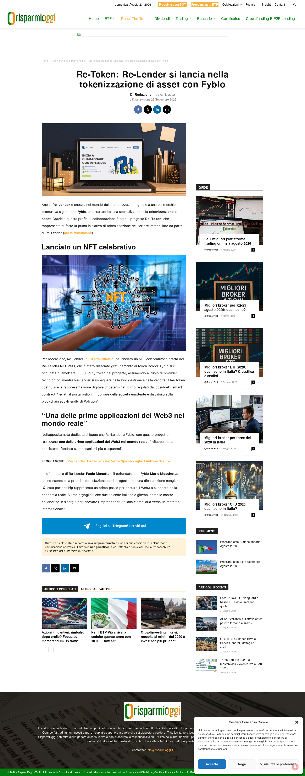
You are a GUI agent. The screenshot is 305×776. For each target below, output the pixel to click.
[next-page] (51, 649)
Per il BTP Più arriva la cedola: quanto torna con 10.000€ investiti (111, 636)
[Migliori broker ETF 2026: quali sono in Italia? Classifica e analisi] (229, 352)
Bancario (204, 18)
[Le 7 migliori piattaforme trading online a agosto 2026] (229, 220)
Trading (182, 18)
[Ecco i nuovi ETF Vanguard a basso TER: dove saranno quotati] (206, 603)
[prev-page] (44, 649)
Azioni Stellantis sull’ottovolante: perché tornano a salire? (241, 621)
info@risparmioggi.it (160, 750)
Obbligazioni (230, 4)
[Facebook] (138, 109)
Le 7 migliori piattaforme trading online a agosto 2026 (227, 241)
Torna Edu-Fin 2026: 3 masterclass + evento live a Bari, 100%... (241, 664)
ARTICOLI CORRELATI (60, 589)
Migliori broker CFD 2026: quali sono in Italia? (225, 506)
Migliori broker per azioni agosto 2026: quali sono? (225, 307)
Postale (250, 4)
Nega (242, 764)
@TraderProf (211, 249)
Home (94, 18)
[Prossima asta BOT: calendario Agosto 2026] (206, 547)
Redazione (143, 94)
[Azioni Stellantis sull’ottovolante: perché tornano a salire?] (206, 624)
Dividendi (162, 18)
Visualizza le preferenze (278, 764)
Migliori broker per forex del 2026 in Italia (227, 439)
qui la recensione (78, 233)
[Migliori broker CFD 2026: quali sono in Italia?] (229, 485)
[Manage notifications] (295, 767)
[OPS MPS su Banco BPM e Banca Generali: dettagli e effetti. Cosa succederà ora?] (206, 644)
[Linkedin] (157, 109)
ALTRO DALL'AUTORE (96, 589)
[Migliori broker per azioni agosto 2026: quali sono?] (229, 286)
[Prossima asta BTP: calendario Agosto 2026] (206, 567)
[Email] (167, 109)
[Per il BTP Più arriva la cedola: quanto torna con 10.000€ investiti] (114, 613)
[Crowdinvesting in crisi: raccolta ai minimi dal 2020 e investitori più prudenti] (163, 613)
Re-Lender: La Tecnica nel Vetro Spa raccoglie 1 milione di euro (119, 461)
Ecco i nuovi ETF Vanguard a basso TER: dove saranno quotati (239, 602)
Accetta (212, 764)
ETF (108, 18)
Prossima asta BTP (204, 4)
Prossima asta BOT (172, 4)
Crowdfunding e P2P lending (270, 18)
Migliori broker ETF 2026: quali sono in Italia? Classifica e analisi (229, 371)
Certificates (230, 18)
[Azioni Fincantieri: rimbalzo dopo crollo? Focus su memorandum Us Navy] (64, 613)
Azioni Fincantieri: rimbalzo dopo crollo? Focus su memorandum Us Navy (63, 636)
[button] (297, 722)
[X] (148, 109)
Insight (266, 4)
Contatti (280, 4)
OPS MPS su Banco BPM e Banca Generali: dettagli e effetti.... (238, 643)
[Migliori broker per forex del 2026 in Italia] (229, 419)
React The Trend (135, 18)
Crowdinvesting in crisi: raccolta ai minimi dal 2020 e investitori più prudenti (163, 636)
